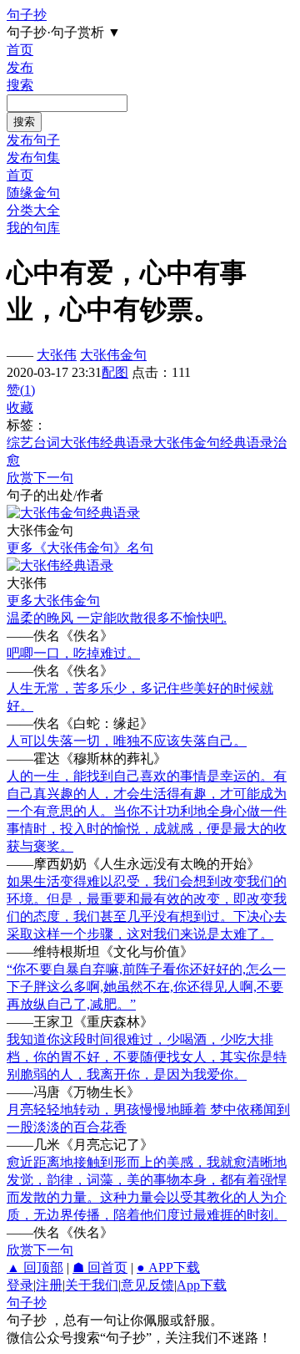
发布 (20, 67)
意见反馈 (147, 1285)
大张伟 (57, 355)
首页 (20, 50)
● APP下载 (168, 1267)
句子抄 (27, 15)
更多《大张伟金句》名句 (80, 548)
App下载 (202, 1285)
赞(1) (21, 390)
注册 (49, 1285)
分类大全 (33, 210)
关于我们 (91, 1285)
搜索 (20, 85)
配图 (115, 372)
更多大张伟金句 (53, 600)
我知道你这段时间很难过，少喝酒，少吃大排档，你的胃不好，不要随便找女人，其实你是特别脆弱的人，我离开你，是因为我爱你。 (147, 1057)
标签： (27, 425)
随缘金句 (33, 193)
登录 (20, 1285)
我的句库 (33, 228)
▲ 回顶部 (35, 1267)
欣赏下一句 (40, 478)
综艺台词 (33, 442)
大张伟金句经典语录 (213, 442)
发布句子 (33, 140)
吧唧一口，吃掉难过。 (73, 653)
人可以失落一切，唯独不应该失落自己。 (127, 741)
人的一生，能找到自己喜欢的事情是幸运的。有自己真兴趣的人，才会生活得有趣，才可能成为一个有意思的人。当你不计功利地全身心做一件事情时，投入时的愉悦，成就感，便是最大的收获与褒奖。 (147, 811)
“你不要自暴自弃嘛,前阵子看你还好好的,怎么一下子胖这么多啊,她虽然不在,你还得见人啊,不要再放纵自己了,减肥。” (146, 986)
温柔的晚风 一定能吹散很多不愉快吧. (117, 618)
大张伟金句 (113, 355)
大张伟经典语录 (106, 442)
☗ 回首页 (100, 1267)
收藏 (20, 407)
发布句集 (33, 157)
